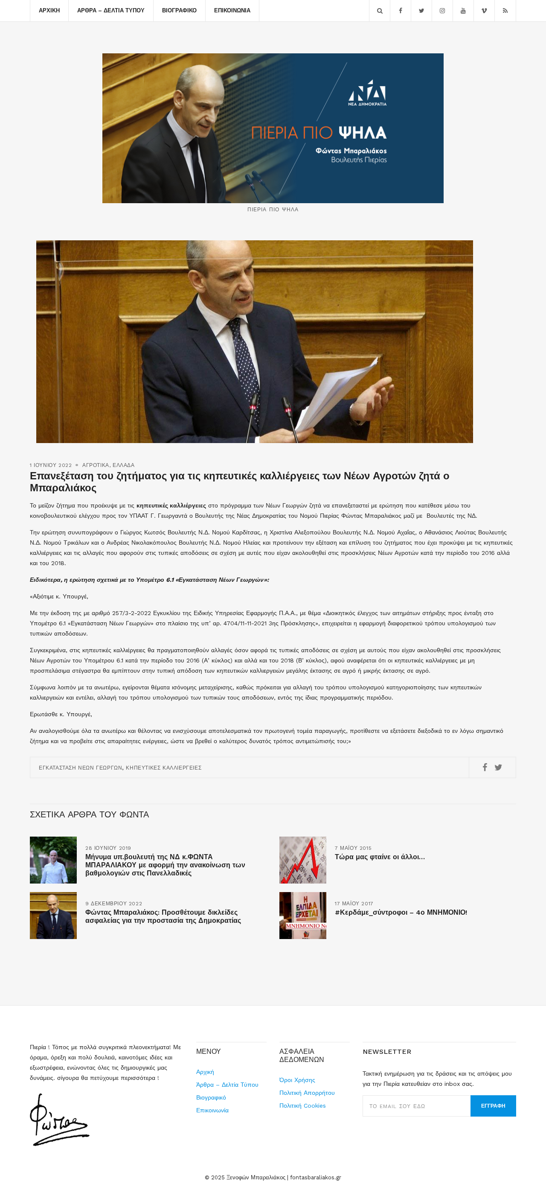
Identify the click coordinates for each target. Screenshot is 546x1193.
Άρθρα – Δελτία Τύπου (111, 10)
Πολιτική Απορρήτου (307, 1092)
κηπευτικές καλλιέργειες (163, 768)
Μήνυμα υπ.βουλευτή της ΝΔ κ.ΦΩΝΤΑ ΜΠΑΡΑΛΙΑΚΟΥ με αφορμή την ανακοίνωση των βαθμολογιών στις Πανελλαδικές (165, 865)
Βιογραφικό (179, 10)
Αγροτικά (95, 465)
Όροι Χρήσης (297, 1079)
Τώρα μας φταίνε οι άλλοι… (380, 857)
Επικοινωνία (232, 10)
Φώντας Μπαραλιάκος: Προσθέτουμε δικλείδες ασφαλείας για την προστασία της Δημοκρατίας (163, 916)
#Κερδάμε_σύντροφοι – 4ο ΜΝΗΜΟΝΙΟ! (401, 912)
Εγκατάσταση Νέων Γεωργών (80, 768)
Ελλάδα (124, 465)
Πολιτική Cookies (302, 1105)
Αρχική (49, 10)
